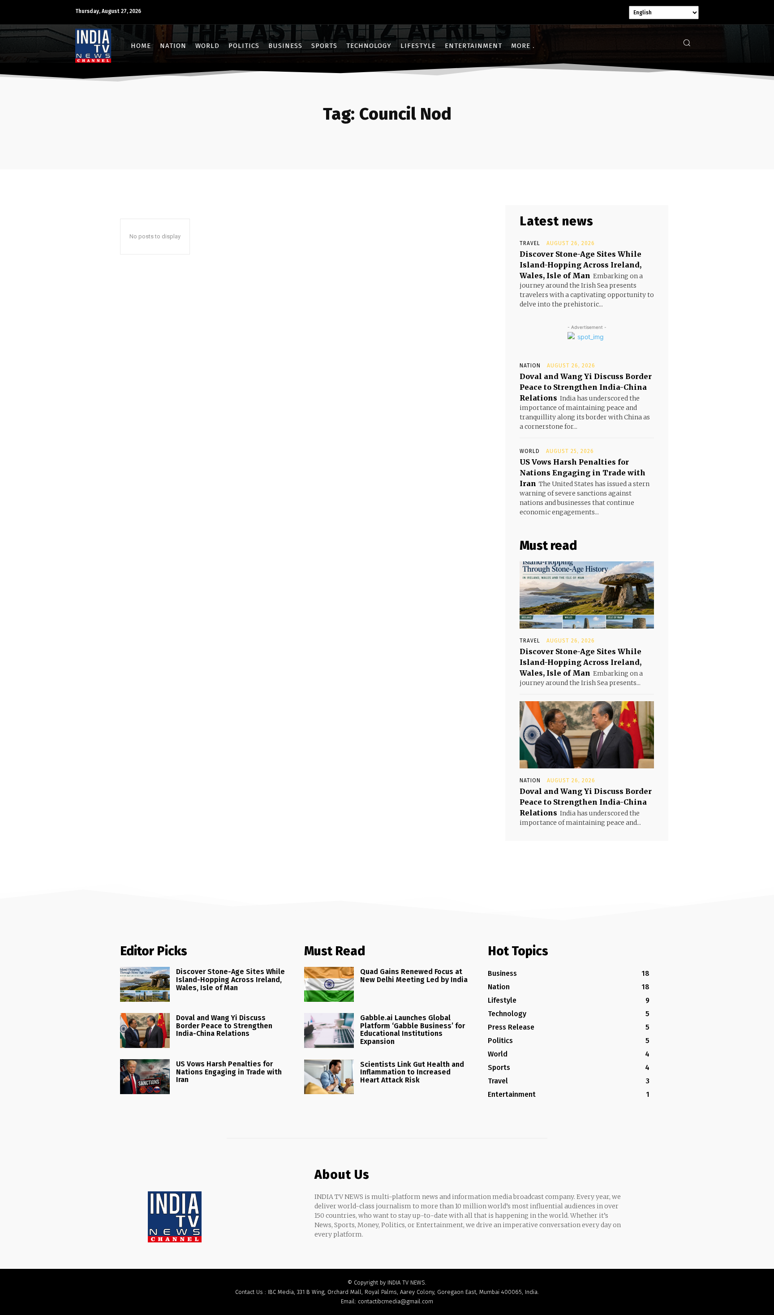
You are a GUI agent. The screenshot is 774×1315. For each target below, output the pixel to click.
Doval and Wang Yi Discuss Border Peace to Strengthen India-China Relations (586, 387)
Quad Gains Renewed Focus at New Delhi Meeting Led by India (414, 975)
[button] (687, 42)
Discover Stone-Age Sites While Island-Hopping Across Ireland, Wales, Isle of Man (580, 265)
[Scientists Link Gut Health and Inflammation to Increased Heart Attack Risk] (329, 1077)
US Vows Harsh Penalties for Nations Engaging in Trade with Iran (582, 472)
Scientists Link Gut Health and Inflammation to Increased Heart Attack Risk (412, 1072)
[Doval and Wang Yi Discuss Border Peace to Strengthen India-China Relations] (587, 734)
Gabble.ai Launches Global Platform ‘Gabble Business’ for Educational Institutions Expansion (412, 1029)
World (530, 451)
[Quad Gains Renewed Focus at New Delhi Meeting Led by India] (329, 984)
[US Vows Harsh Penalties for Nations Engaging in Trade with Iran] (145, 1076)
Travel (530, 243)
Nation (530, 365)
